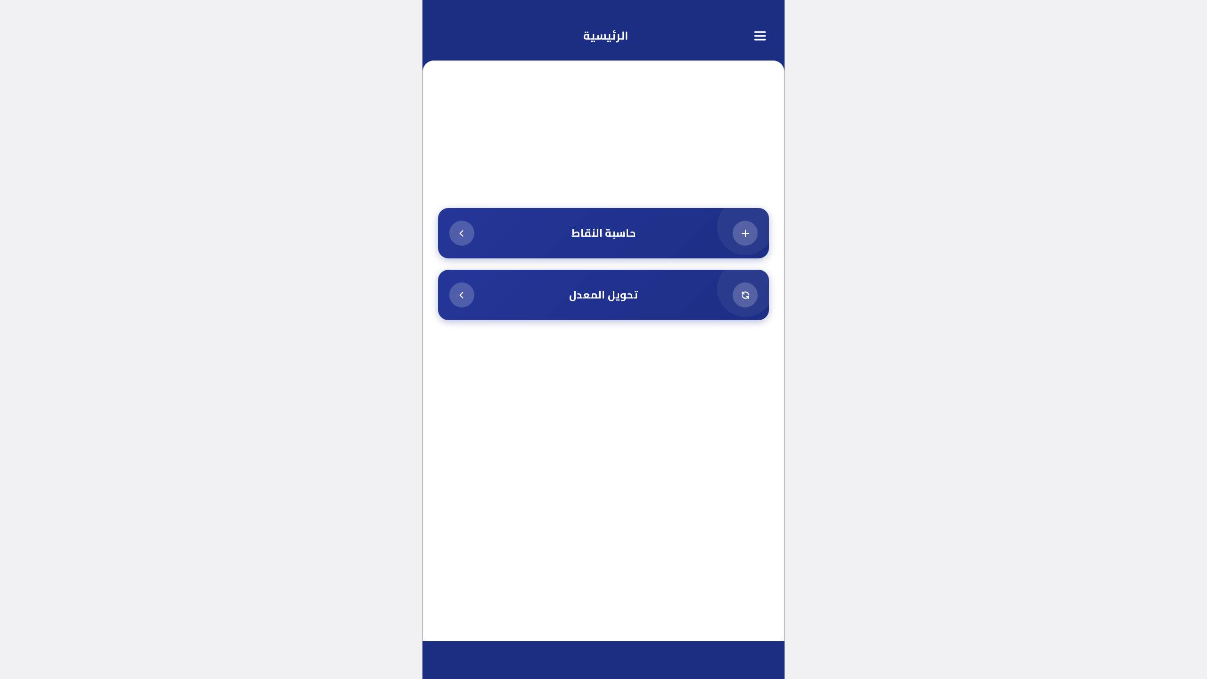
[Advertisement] (603, 142)
